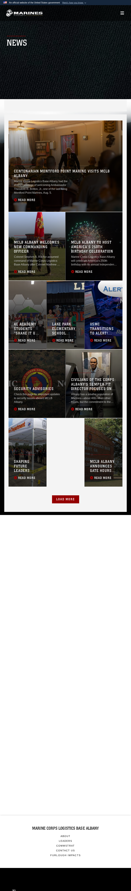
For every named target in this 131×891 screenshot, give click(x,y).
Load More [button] (65, 499)
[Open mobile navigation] (122, 13)
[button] (74, 2)
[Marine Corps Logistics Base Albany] (24, 13)
